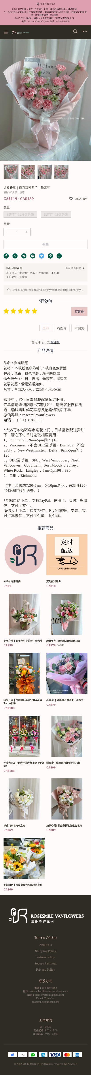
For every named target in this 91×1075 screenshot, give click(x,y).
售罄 (45, 245)
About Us (45, 945)
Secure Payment (45, 963)
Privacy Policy (45, 970)
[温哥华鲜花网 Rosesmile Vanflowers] (20, 32)
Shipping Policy (45, 951)
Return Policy (45, 957)
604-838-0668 (47, 4)
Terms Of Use (45, 938)
